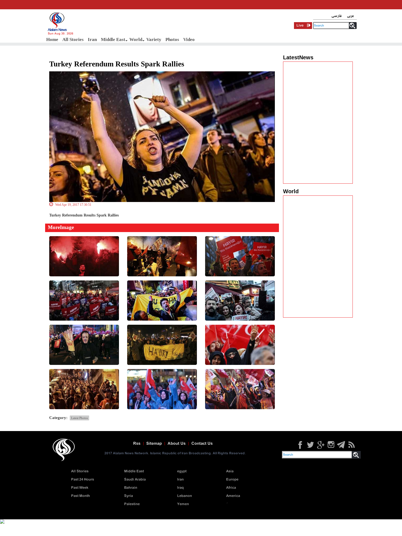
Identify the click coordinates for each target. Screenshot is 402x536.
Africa (231, 488)
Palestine (132, 504)
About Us (177, 443)
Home (52, 39)
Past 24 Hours (82, 479)
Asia (230, 471)
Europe (232, 479)
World (135, 39)
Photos (172, 39)
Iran (92, 39)
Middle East (113, 39)
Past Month (80, 496)
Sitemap (154, 443)
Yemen (183, 504)
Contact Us (202, 443)
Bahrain (130, 488)
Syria (128, 496)
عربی (350, 16)
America (233, 496)
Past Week (79, 488)
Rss (137, 443)
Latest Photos (79, 418)
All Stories (73, 39)
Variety (153, 39)
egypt (182, 471)
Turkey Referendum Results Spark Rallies (116, 64)
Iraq (180, 488)
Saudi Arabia (135, 479)
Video (189, 39)
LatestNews (298, 57)
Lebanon (184, 496)
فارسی (336, 16)
